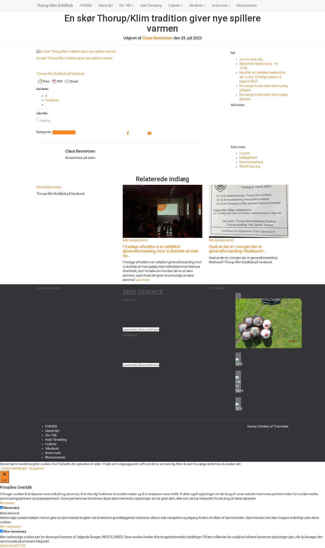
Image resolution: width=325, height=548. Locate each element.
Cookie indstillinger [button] (14, 468)
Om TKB (125, 5)
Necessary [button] (7, 503)
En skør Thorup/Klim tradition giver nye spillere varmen (74, 58)
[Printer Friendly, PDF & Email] (57, 81)
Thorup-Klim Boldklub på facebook (60, 73)
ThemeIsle (281, 426)
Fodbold (174, 5)
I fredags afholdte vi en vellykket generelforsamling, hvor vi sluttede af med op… (160, 251)
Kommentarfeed (251, 162)
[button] (133, 5)
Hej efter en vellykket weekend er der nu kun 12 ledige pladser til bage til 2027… (262, 77)
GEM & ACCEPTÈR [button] (12, 546)
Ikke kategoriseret (64, 132)
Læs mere (142, 280)
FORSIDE (86, 5)
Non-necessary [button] (10, 526)
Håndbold (196, 5)
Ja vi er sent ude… (251, 59)
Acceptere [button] (36, 468)
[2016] (238, 404)
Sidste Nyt (106, 5)
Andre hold (220, 5)
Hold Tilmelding (151, 5)
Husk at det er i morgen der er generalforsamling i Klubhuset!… (237, 248)
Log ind (244, 153)
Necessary (11, 508)
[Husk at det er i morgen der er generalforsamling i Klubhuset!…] (249, 211)
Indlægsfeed (248, 157)
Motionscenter (247, 5)
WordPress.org (249, 166)
